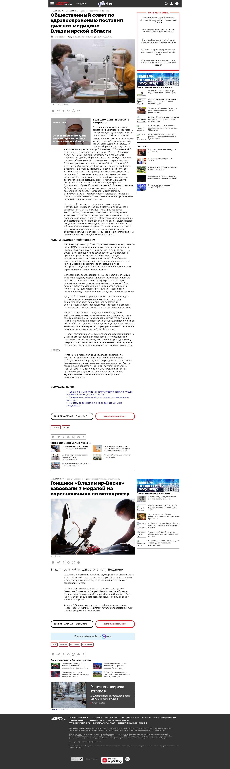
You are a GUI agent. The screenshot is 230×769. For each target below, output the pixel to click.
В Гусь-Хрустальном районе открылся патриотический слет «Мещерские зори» (117, 674)
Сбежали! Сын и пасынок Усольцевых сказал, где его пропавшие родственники (163, 543)
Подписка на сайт (76, 720)
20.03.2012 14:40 (57, 11)
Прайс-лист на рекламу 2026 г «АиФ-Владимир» (109, 720)
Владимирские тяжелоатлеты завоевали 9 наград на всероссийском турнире (116, 666)
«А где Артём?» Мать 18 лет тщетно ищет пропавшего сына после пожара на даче (162, 101)
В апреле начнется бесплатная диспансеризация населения (75, 447)
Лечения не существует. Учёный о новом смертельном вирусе (162, 498)
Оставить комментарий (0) (115, 416)
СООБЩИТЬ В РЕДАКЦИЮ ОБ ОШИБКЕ (132, 723)
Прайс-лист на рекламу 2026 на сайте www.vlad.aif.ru (92, 723)
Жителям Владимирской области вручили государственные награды (158, 41)
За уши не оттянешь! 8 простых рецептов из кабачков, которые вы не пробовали (163, 516)
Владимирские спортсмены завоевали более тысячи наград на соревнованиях (75, 674)
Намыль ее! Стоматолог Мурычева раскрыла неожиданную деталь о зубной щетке (162, 137)
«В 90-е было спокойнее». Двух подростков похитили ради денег (162, 92)
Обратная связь (111, 718)
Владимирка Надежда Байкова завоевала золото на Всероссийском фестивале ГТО (75, 666)
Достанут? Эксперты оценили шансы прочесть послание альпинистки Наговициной (163, 119)
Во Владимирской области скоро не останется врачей (76, 464)
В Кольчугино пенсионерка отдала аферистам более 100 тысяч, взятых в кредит (158, 62)
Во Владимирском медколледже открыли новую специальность (158, 30)
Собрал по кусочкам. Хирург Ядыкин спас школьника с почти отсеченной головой (163, 525)
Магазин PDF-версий (130, 718)
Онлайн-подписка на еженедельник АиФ (159, 718)
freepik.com (55, 556)
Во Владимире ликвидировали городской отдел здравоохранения (75, 457)
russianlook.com (62, 104)
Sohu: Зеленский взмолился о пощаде (159, 159)
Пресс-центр (97, 718)
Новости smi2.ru (59, 709)
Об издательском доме (79, 718)
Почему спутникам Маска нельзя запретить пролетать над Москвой (161, 177)
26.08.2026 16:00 (57, 479)
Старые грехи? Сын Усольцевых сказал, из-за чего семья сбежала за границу (163, 534)
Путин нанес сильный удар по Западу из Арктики (160, 186)
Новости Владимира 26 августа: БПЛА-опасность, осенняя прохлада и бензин (158, 20)
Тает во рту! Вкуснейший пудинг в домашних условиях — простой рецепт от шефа (162, 110)
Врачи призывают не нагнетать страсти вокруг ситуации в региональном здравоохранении (100, 393)
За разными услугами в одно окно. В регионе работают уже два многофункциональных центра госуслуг (117, 449)
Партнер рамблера (92, 759)
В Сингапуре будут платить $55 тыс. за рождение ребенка (162, 168)
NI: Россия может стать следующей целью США (162, 151)
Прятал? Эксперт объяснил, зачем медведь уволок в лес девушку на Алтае (162, 508)
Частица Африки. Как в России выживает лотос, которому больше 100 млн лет (163, 128)
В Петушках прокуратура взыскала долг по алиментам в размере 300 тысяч (158, 52)
